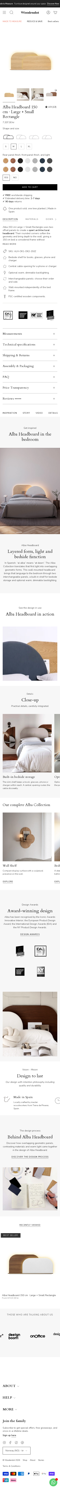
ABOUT (9, 1386)
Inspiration (9, 413)
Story (26, 413)
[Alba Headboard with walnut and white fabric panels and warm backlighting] (23, 94)
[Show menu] (4, 12)
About (32, 1460)
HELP (8, 1398)
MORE (8, 1409)
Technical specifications (19, 344)
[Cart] (55, 12)
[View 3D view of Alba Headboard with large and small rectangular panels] (51, 94)
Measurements (12, 334)
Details (53, 413)
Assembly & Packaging (18, 366)
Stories (41, 1460)
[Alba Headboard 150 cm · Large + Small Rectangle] (30, 1262)
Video (39, 413)
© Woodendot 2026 (11, 1460)
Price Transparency (16, 388)
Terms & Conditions (11, 1466)
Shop (25, 1460)
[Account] (48, 12)
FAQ (6, 377)
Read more (9, 244)
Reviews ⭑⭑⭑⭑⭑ (12, 399)
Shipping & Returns (16, 355)
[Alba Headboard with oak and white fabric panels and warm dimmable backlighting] (37, 94)
